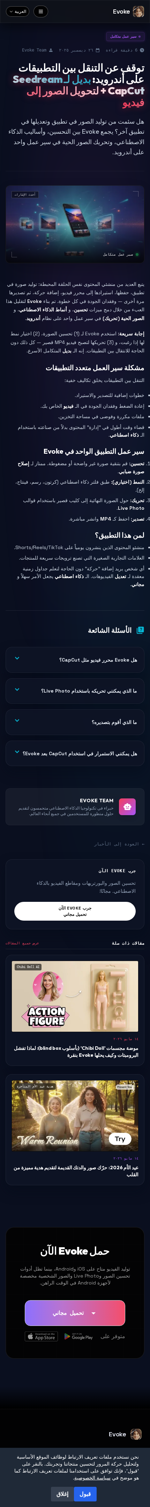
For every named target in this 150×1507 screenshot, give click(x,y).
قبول (85, 1494)
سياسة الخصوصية (92, 1478)
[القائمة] (40, 11)
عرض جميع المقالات (22, 943)
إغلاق (62, 1494)
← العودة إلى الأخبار (119, 844)
